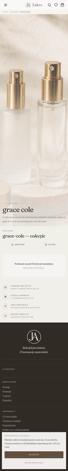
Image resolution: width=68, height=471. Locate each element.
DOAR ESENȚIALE (34, 463)
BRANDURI (14, 12)
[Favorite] (56, 5)
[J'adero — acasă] (34, 5)
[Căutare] (49, 5)
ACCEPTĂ (34, 455)
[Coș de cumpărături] (62, 5)
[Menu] (5, 5)
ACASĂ (5, 12)
